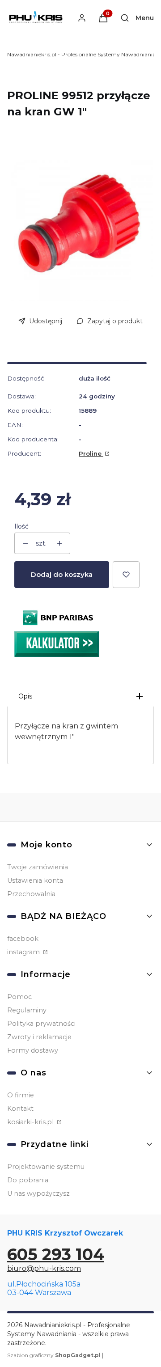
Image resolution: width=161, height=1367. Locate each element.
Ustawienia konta (35, 880)
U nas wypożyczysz (38, 1193)
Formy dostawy (32, 1050)
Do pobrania (27, 1180)
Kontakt (20, 1109)
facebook (22, 939)
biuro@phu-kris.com (44, 1268)
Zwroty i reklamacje (39, 1037)
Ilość (21, 526)
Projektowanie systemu (46, 1167)
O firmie (20, 1095)
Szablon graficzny (54, 1355)
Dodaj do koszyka (62, 574)
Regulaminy (27, 1010)
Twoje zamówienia (37, 867)
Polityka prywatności (41, 1024)
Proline (91, 453)
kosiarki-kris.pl (31, 1122)
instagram (24, 952)
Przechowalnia (31, 894)
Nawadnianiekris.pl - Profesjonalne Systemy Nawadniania (81, 54)
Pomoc (19, 997)
